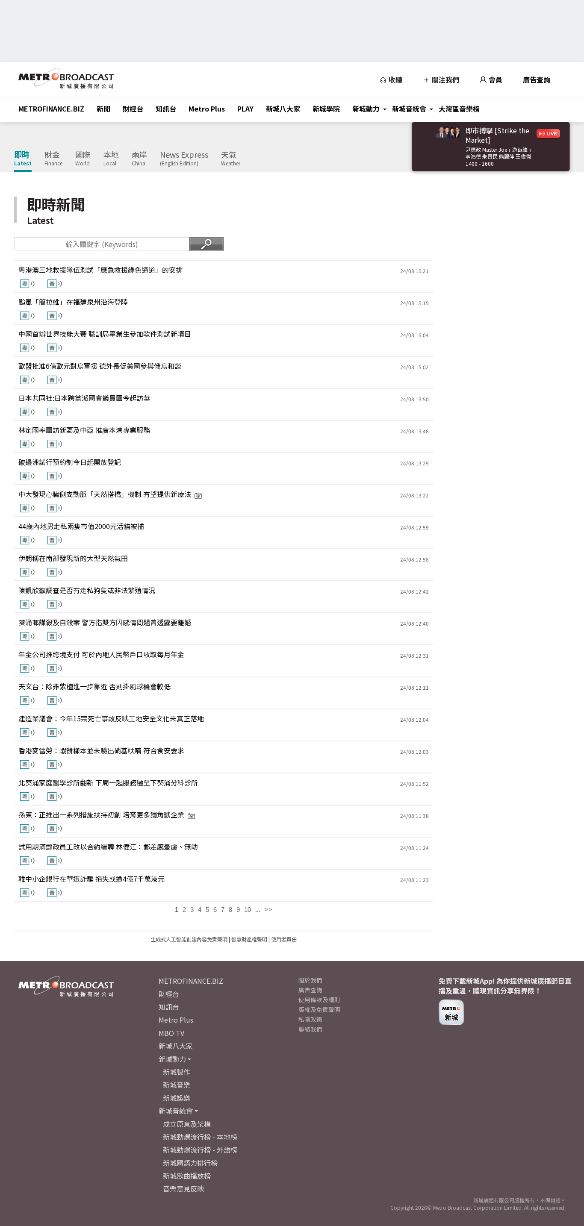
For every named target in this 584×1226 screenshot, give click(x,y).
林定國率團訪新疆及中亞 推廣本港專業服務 (84, 430)
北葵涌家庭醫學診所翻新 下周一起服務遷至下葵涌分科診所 (108, 782)
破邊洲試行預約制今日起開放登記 (69, 462)
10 (247, 909)
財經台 (133, 108)
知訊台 (166, 108)
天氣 (230, 158)
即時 (23, 158)
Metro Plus (207, 108)
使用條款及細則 (319, 999)
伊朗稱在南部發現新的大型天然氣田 (73, 558)
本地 (111, 158)
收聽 (394, 79)
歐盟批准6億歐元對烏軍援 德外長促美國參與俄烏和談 (99, 365)
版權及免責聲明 (319, 1009)
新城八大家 (283, 108)
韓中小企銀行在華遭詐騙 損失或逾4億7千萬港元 (91, 878)
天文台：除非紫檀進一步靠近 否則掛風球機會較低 (94, 686)
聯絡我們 (310, 1029)
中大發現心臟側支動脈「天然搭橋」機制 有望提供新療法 (104, 494)
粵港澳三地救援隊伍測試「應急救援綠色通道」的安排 (100, 269)
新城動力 (366, 108)
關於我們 (310, 980)
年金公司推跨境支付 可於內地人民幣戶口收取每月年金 (101, 654)
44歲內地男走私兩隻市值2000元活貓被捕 (81, 526)
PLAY (245, 108)
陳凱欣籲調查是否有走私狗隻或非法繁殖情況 (86, 590)
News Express (184, 158)
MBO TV (171, 1033)
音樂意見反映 (183, 1188)
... (257, 909)
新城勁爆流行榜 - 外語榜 (200, 1149)
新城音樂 (176, 1084)
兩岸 (139, 158)
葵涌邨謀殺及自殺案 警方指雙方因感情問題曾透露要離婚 (104, 622)
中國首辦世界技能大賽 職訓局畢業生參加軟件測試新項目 (104, 333)
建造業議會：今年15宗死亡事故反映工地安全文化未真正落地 (111, 718)
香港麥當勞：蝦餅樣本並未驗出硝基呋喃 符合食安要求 (101, 750)
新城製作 (176, 1072)
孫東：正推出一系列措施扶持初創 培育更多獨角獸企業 (101, 814)
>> (268, 909)
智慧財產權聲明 (249, 939)
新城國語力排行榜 (190, 1163)
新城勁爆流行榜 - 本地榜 (200, 1137)
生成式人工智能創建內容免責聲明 (188, 939)
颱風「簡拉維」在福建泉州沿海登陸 (73, 301)
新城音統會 (409, 108)
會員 (494, 79)
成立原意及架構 (187, 1124)
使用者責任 (284, 939)
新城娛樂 (176, 1098)
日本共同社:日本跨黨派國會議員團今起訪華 (84, 398)
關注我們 (444, 79)
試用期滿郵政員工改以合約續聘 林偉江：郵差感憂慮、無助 (108, 846)
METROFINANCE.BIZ (51, 108)
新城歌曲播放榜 (187, 1175)
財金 (53, 158)
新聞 (103, 108)
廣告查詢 (536, 79)
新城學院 (326, 108)
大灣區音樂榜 (459, 108)
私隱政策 (310, 1019)
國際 (83, 158)
